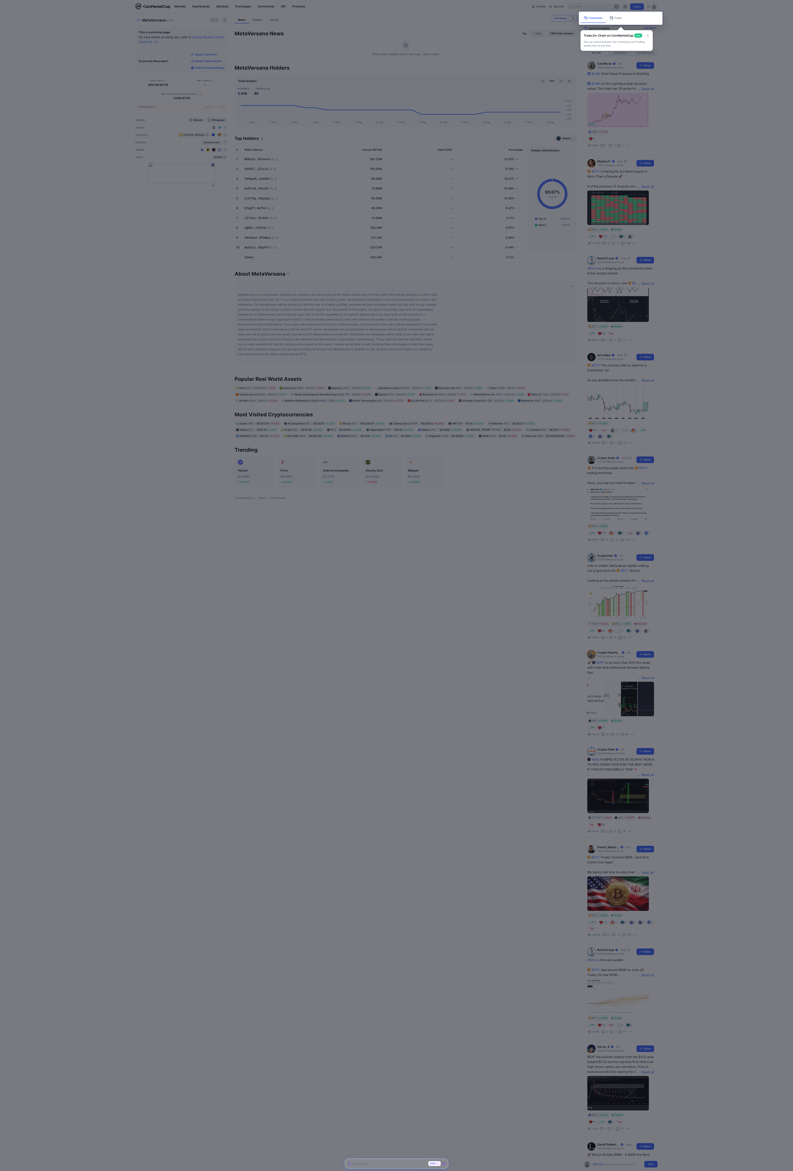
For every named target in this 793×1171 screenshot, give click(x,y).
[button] (647, 35)
